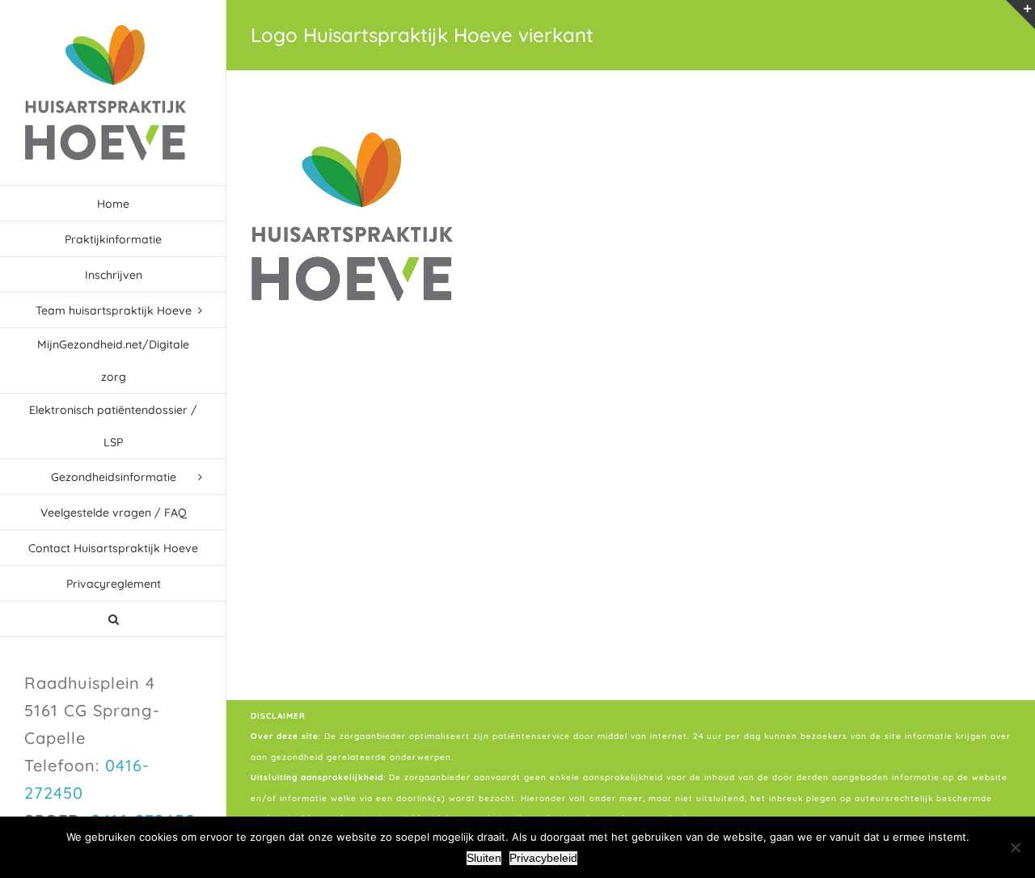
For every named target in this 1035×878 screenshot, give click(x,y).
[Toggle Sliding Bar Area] (1020, 14)
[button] (113, 619)
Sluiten (484, 857)
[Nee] (1015, 847)
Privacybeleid (543, 857)
